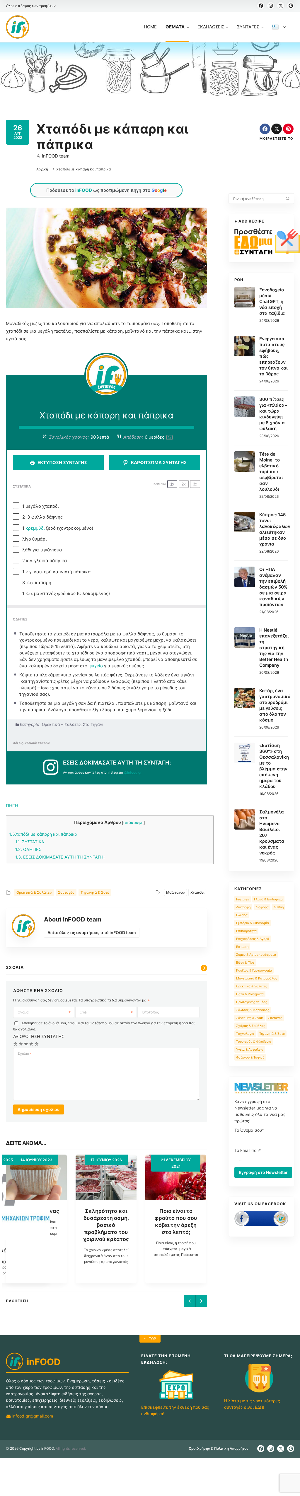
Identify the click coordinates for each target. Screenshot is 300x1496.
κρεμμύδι (35, 528)
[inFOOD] (17, 27)
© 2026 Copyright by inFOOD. (30, 1448)
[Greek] (279, 33)
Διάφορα (262, 907)
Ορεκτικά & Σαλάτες (34, 892)
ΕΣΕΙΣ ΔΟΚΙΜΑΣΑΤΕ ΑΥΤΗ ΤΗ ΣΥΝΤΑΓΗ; (60, 856)
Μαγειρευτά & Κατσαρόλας (256, 978)
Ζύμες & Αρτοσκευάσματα (256, 955)
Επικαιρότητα (246, 931)
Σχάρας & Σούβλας (250, 1026)
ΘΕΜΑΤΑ (175, 27)
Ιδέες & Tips (245, 962)
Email (84, 1012)
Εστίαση (242, 947)
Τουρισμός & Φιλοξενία (253, 1041)
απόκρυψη (133, 822)
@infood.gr (133, 772)
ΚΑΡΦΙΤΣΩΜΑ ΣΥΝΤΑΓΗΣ (158, 462)
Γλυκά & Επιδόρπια (268, 899)
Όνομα (23, 1012)
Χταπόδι (197, 892)
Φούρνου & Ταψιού (250, 1057)
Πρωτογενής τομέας (251, 1002)
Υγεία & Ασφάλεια (249, 1049)
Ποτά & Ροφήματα (250, 994)
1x (172, 484)
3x (195, 484)
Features (242, 899)
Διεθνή (279, 907)
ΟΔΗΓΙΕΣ (28, 849)
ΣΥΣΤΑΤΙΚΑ (29, 841)
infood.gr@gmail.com (32, 1415)
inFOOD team (55, 156)
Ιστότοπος (150, 1012)
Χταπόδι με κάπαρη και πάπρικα (43, 834)
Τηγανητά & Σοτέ (95, 892)
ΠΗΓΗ (12, 805)
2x (184, 484)
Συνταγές (66, 892)
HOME (150, 27)
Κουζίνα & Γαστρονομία (254, 970)
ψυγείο (95, 666)
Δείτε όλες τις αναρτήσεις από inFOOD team (91, 932)
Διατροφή (243, 907)
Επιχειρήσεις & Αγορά (252, 939)
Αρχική (42, 169)
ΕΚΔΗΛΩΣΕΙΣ (210, 27)
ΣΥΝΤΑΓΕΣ (248, 27)
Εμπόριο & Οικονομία (252, 923)
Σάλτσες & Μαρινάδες (252, 1010)
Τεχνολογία (245, 1034)
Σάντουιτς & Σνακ (249, 1018)
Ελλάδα (242, 915)
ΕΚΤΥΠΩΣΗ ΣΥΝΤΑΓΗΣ (62, 462)
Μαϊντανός (175, 892)
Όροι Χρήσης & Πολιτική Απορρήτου (218, 1448)
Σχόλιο (24, 1053)
